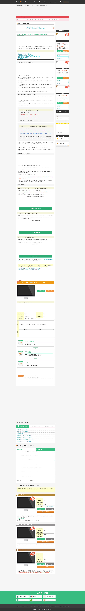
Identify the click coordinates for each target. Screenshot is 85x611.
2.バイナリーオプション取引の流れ (23, 431)
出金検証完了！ (59, 58)
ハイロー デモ (20, 19)
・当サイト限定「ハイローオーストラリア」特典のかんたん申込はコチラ (29, 268)
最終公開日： (20, 372)
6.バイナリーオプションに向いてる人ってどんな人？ (25, 439)
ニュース (22, 370)
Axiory (60, 116)
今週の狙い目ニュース (36, 596)
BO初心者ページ (23, 596)
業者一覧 (66, 145)
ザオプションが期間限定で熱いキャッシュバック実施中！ (36, 28)
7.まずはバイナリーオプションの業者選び (24, 441)
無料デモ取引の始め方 (50, 506)
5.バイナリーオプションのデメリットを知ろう (24, 437)
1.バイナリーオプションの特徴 (22, 429)
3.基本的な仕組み (20, 433)
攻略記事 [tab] (40, 449)
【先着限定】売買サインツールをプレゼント (34, 27)
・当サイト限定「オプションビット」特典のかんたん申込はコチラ (28, 269)
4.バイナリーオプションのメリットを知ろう (24, 435)
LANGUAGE (65, 2)
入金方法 (58, 55)
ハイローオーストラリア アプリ (53, 19)
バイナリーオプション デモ (40, 19)
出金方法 (58, 83)
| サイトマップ (50, 609)
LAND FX (60, 118)
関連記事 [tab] (20, 449)
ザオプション (61, 138)
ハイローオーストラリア (29, 19)
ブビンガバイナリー (62, 143)
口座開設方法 (59, 53)
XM (59, 113)
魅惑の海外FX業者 (50, 596)
